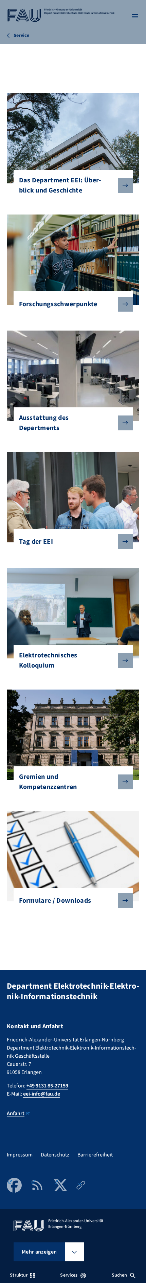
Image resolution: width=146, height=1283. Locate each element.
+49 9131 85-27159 (47, 1085)
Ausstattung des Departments (44, 423)
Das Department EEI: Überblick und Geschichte (60, 185)
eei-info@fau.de (41, 1094)
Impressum (20, 1154)
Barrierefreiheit (95, 1154)
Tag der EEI (36, 541)
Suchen (119, 1275)
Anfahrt (15, 1113)
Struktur (19, 1275)
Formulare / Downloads (55, 900)
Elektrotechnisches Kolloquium (48, 660)
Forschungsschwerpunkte (58, 304)
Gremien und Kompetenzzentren (48, 782)
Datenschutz (55, 1154)
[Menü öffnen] (135, 16)
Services (68, 1275)
